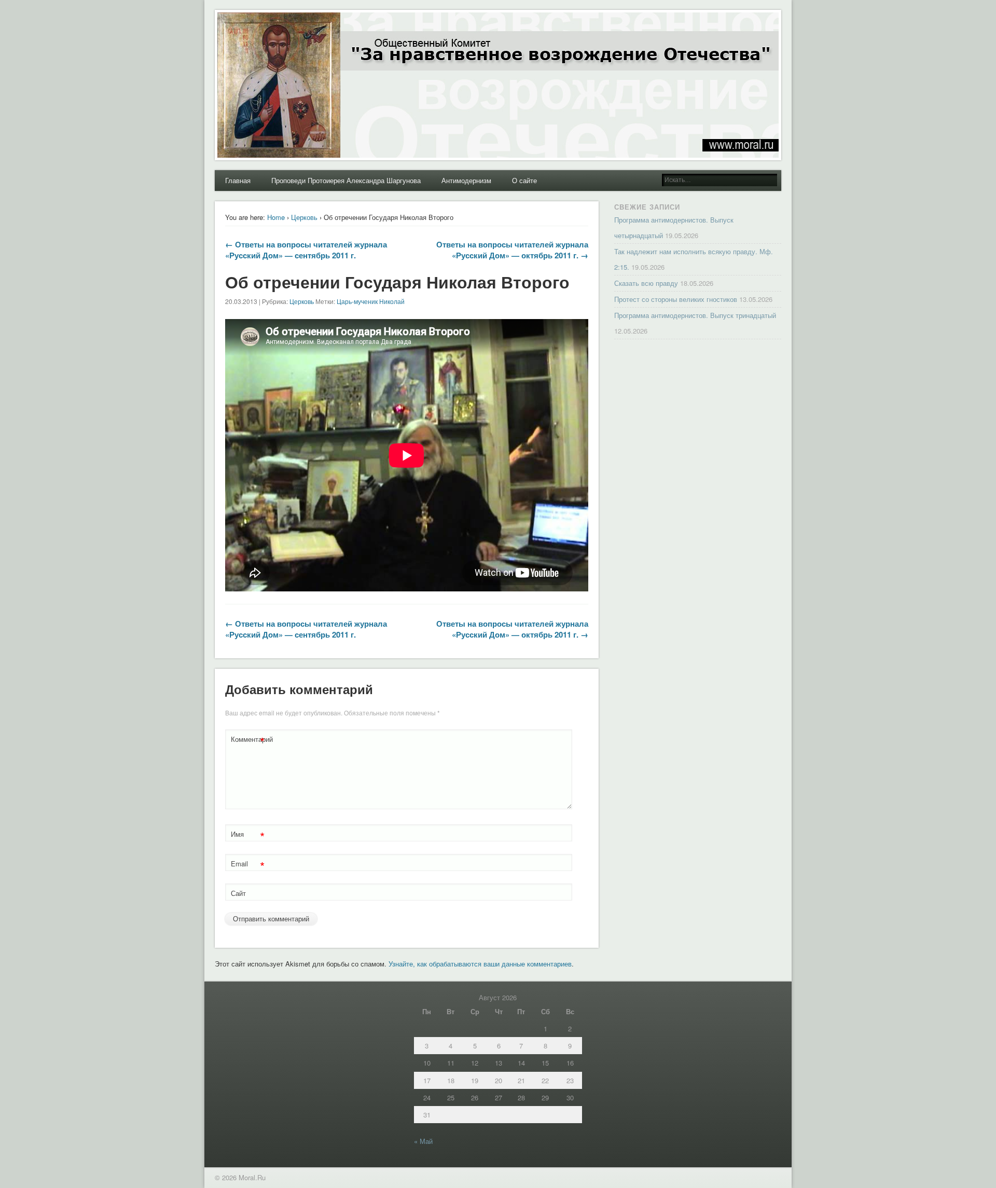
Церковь (304, 217)
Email (248, 865)
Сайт (238, 893)
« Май (423, 1141)
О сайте (524, 180)
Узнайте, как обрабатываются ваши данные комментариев (480, 964)
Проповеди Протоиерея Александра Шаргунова (346, 180)
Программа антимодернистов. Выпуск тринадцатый (695, 315)
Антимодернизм (466, 180)
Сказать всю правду (646, 283)
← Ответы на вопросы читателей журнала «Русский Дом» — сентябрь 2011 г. (306, 250)
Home (276, 217)
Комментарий (249, 741)
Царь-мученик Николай (371, 301)
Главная (238, 180)
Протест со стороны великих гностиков (675, 299)
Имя (248, 835)
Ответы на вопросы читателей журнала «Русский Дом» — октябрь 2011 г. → (512, 250)
